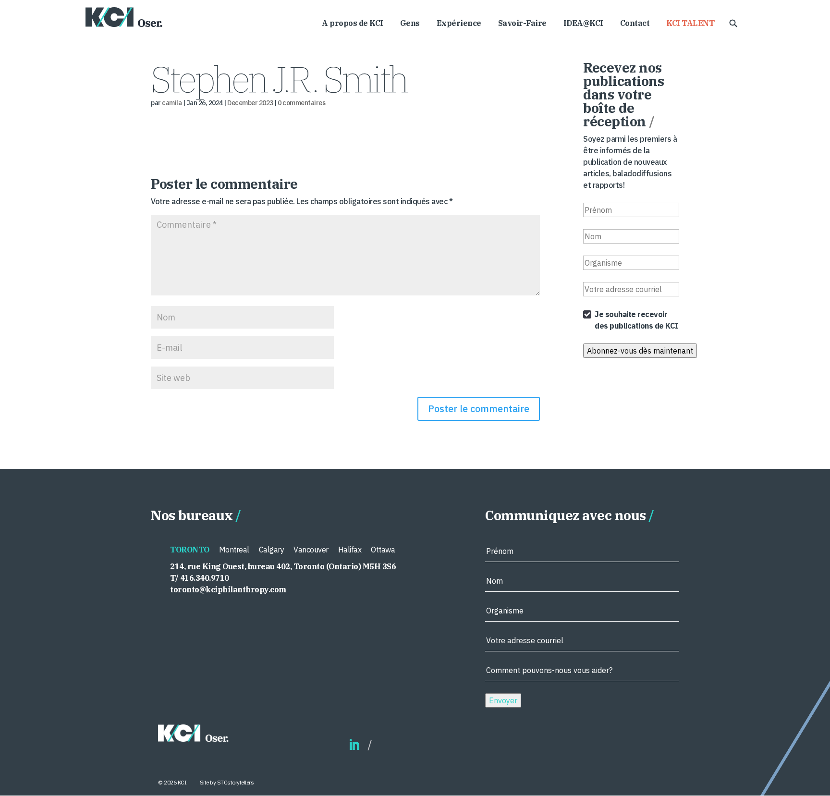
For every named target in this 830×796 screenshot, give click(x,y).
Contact (635, 24)
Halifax (350, 549)
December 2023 (250, 102)
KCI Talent (690, 24)
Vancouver (311, 549)
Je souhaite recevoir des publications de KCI (636, 320)
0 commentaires (301, 102)
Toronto (189, 549)
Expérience (459, 24)
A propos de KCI (352, 24)
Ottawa (383, 549)
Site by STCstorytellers (227, 782)
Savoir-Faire (522, 24)
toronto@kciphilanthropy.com (228, 589)
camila (172, 102)
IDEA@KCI (583, 24)
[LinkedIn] (354, 745)
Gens (410, 24)
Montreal (234, 549)
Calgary (271, 549)
